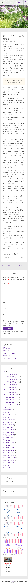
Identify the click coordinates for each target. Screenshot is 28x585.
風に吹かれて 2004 (8, 412)
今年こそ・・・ (22, 265)
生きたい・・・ (7, 355)
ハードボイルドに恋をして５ (10, 394)
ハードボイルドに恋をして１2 (11, 382)
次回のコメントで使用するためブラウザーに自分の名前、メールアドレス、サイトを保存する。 (13, 323)
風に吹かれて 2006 (8, 417)
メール (4, 308)
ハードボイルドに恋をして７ (10, 399)
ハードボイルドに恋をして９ (10, 404)
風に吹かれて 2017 (8, 445)
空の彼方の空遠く (7, 409)
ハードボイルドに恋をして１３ (11, 384)
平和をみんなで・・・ (9, 348)
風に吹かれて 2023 (9, 257)
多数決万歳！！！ (7, 350)
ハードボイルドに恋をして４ (10, 392)
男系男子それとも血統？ (9, 353)
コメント (6, 283)
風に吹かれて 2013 (8, 435)
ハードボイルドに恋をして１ (10, 374)
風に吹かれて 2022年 (9, 457)
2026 (4, 372)
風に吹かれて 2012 (8, 432)
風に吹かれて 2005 (8, 414)
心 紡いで (6, 407)
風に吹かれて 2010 (8, 427)
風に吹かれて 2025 (8, 465)
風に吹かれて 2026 (8, 467)
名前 (4, 302)
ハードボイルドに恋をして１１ (11, 379)
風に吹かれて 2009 (8, 425)
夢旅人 (4, 2)
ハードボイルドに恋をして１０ (11, 377)
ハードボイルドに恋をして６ (10, 397)
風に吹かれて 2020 (8, 452)
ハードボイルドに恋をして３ (10, 389)
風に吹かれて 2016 (8, 442)
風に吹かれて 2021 (8, 455)
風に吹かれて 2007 (8, 419)
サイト (4, 314)
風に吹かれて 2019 (8, 450)
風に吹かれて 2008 (8, 422)
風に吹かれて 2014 (8, 437)
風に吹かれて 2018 (8, 447)
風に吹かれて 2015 (8, 440)
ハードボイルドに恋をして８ (10, 402)
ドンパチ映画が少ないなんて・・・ (12, 358)
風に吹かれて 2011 (8, 430)
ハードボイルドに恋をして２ (10, 387)
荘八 (17, 41)
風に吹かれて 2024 (8, 462)
